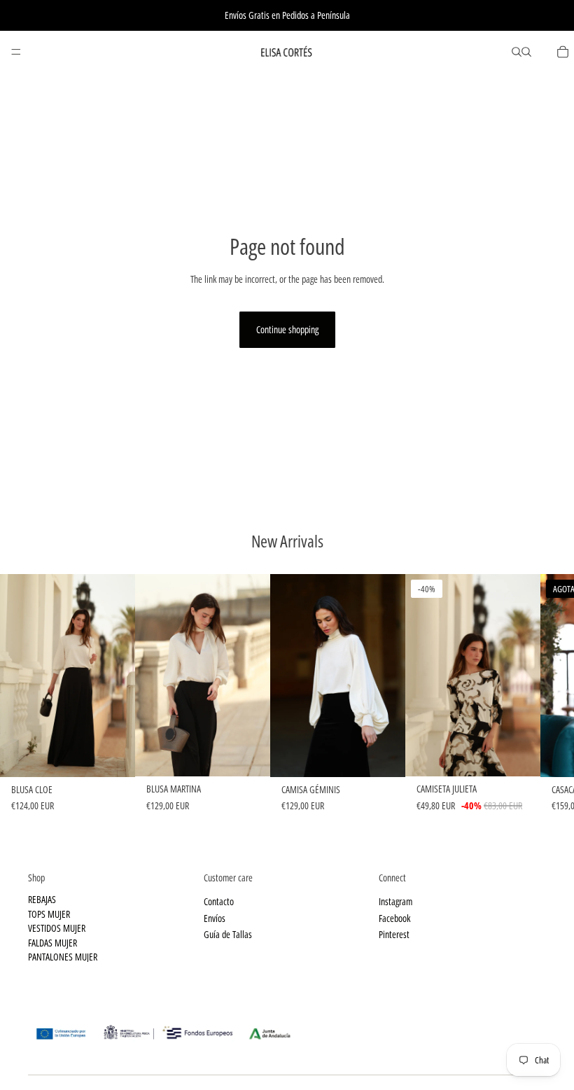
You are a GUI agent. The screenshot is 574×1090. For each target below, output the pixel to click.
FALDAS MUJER (52, 942)
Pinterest (394, 934)
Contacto (219, 901)
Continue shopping (287, 329)
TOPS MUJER (49, 913)
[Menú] (16, 52)
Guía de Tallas (228, 934)
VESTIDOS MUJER (56, 928)
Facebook (394, 917)
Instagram (395, 901)
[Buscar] (516, 51)
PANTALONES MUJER (62, 956)
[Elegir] (113, 755)
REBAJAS (42, 899)
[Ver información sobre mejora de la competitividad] (287, 1029)
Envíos (214, 917)
